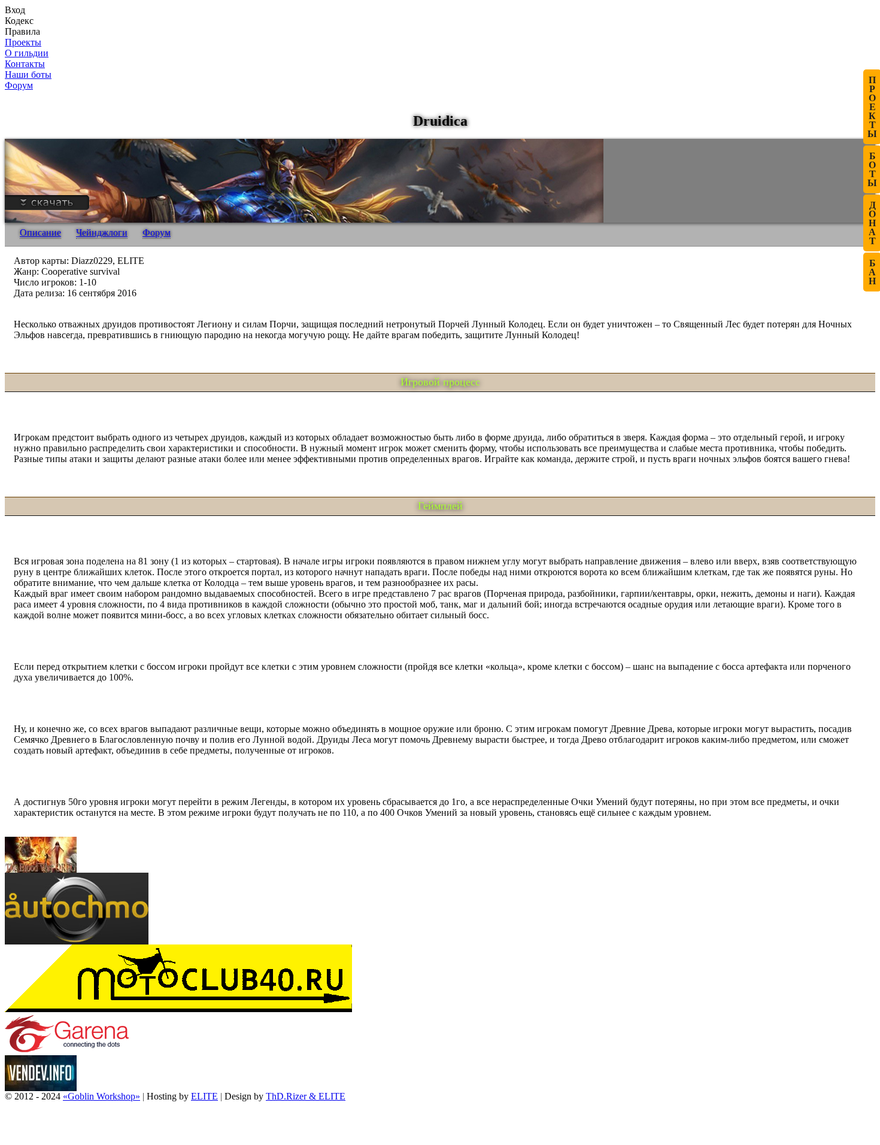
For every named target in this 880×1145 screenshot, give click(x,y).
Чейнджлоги (102, 232)
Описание (40, 232)
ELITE (204, 1096)
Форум (156, 232)
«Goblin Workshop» (101, 1096)
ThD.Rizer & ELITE (305, 1096)
